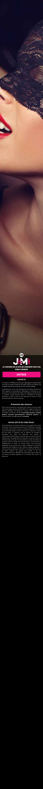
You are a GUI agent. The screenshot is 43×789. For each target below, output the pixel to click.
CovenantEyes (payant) (28, 412)
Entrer (21, 374)
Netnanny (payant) (32, 414)
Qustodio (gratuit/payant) (16, 414)
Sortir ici (21, 379)
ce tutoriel (26, 416)
